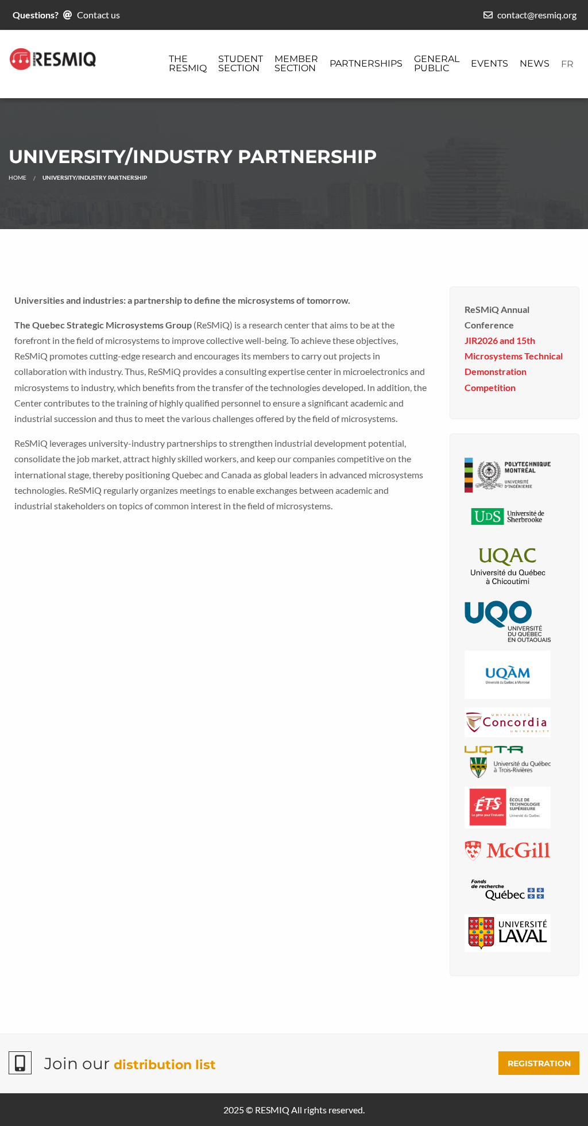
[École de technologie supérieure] (508, 806)
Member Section (296, 63)
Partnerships (366, 63)
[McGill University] (508, 848)
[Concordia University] (508, 720)
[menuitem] (187, 64)
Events (489, 63)
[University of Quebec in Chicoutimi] (508, 564)
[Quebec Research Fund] (508, 887)
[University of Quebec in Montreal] (508, 673)
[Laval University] (508, 931)
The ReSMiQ (188, 63)
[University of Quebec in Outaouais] (508, 619)
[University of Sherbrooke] (508, 515)
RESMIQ (272, 1109)
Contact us (98, 14)
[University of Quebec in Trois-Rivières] (508, 760)
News (535, 63)
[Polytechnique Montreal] (508, 474)
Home (17, 177)
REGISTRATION (539, 1063)
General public (436, 63)
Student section (240, 63)
